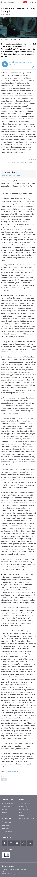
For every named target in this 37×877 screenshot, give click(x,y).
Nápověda (23, 806)
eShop (4, 812)
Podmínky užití (24, 869)
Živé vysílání (6, 822)
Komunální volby (8, 806)
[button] (33, 67)
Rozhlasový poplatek (27, 818)
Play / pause (5, 64)
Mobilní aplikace (8, 831)
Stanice (4, 809)
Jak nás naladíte (25, 803)
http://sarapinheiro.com (11, 176)
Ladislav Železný (13, 771)
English (4, 871)
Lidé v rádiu (23, 809)
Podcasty (5, 828)
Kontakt (22, 815)
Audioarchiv (6, 825)
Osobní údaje (13, 869)
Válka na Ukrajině (8, 803)
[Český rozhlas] (7, 2)
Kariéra (21, 812)
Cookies (4, 869)
